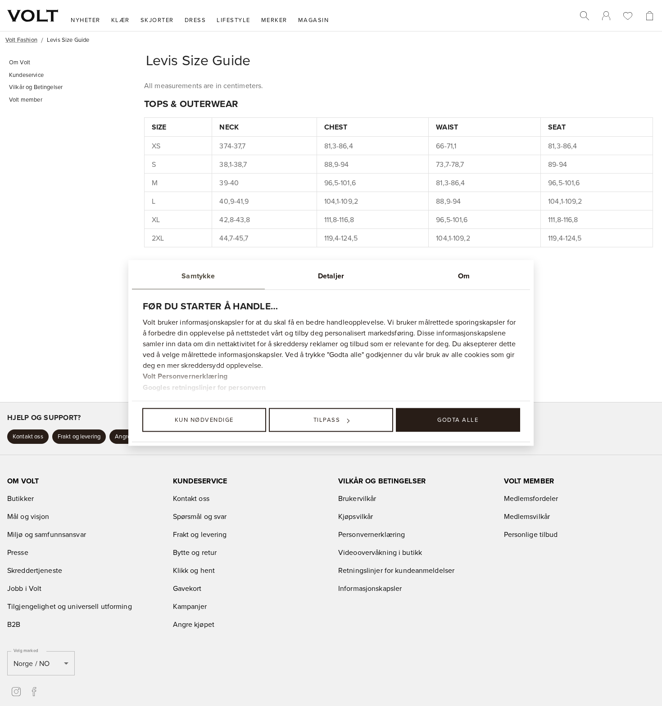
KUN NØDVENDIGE (204, 420)
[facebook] (34, 692)
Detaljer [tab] (331, 276)
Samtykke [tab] (198, 276)
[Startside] (32, 15)
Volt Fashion (21, 40)
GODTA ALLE (457, 420)
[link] (606, 15)
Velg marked (26, 650)
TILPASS (326, 420)
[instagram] (16, 692)
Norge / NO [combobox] (32, 663)
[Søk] (584, 15)
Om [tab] (464, 276)
